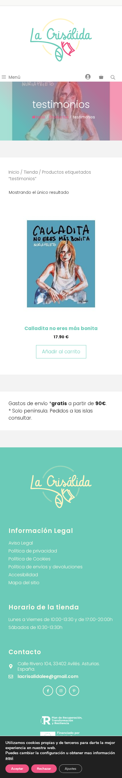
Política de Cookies (30, 559)
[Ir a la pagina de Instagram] (48, 691)
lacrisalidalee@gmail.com (48, 676)
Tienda (31, 172)
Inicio (40, 117)
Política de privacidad (33, 551)
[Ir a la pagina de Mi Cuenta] (88, 76)
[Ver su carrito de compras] (101, 77)
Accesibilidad (23, 574)
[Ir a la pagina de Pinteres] (74, 691)
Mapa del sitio (24, 582)
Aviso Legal (21, 543)
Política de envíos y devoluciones (46, 567)
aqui (9, 758)
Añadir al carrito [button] (61, 351)
